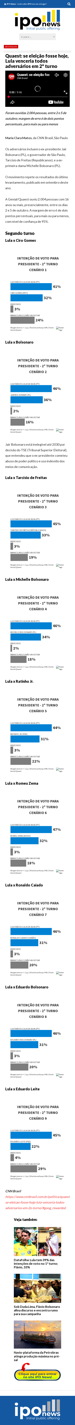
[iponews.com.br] (37, 28)
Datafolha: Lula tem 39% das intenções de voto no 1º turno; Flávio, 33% (36, 1263)
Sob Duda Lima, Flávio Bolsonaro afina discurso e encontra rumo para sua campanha (37, 1310)
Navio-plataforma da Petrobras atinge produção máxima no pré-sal (37, 1356)
